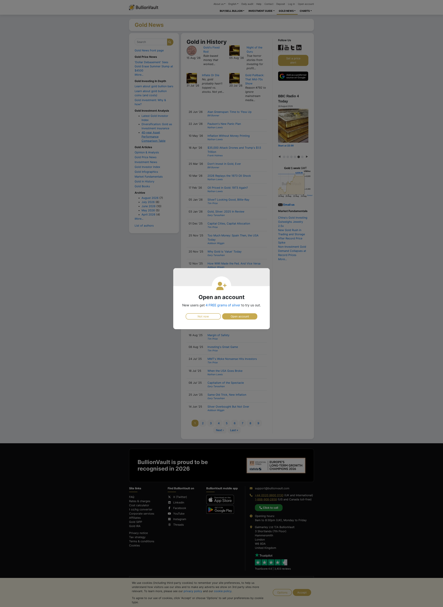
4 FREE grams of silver (223, 305)
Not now (203, 316)
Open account (240, 316)
